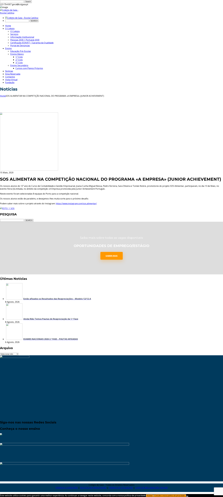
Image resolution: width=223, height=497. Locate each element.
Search (28, 2)
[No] (187, 496)
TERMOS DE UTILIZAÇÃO (121, 487)
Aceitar (149, 496)
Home (3, 95)
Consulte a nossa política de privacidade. (169, 496)
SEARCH (34, 21)
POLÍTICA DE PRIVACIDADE (93, 487)
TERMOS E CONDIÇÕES (66, 487)
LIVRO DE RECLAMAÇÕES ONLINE (151, 487)
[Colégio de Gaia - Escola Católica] (11, 12)
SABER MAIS (112, 256)
